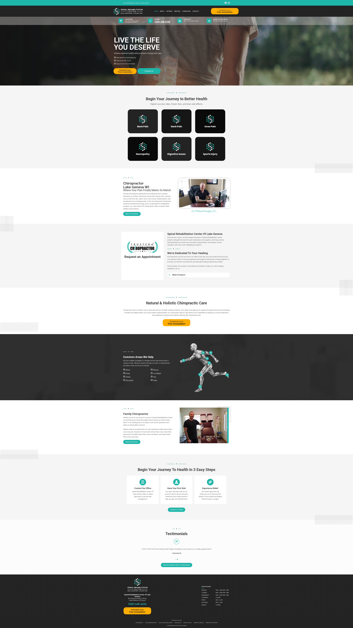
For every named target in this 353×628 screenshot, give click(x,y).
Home (156, 11)
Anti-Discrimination (151, 622)
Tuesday (204, 592)
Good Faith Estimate (211, 622)
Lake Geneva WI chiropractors (143, 206)
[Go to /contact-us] (143, 490)
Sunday (204, 605)
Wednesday (205, 595)
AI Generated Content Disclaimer (176, 625)
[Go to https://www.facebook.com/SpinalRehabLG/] (226, 3)
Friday (204, 600)
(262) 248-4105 (137, 603)
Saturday (205, 602)
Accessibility (139, 622)
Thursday (205, 597)
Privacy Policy (187, 622)
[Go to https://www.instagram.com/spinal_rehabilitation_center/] (229, 3)
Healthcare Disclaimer (165, 622)
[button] (132, 214)
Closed (218, 597)
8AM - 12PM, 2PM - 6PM (222, 590)
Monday (204, 590)
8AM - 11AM (219, 600)
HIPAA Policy (177, 622)
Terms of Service (199, 622)
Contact (195, 11)
